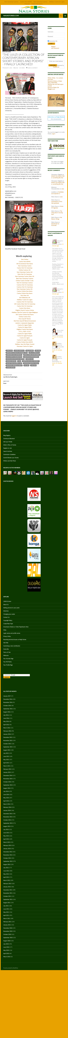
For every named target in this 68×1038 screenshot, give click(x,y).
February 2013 (7, 845)
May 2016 (6, 721)
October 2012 (7, 858)
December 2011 (7, 890)
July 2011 (6, 906)
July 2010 (6, 944)
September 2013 (7, 823)
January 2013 (7, 848)
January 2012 (7, 886)
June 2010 (6, 947)
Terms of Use (6, 652)
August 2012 (6, 864)
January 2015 (7, 772)
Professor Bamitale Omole (31, 363)
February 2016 (7, 731)
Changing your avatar (9, 614)
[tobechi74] (47, 473)
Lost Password (55, 48)
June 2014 (6, 794)
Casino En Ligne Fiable (25, 325)
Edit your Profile (7, 441)
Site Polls (5, 642)
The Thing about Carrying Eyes (57, 213)
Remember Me (53, 41)
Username (50, 31)
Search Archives (7, 451)
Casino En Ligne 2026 (24, 327)
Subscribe (6, 649)
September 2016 (7, 708)
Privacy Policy (7, 636)
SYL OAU (26, 365)
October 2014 (7, 782)
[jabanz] (42, 473)
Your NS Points (7, 662)
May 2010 (6, 950)
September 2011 (7, 899)
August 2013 (6, 826)
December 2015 (7, 737)
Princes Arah (60, 330)
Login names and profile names (11, 633)
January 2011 (7, 925)
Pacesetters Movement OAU (14, 363)
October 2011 (7, 896)
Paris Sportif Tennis (25, 319)
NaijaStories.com (11, 16)
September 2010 (7, 937)
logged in (14, 416)
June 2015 (6, 756)
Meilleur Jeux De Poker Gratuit (24, 344)
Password (50, 36)
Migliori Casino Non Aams (25, 329)
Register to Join (7, 448)
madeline (59, 343)
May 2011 (6, 912)
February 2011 (7, 921)
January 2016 (7, 734)
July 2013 (6, 829)
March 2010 (6, 956)
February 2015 (7, 769)
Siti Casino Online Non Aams (25, 314)
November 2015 (7, 740)
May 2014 (6, 797)
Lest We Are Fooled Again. (10, 376)
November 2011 (7, 893)
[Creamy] (28, 473)
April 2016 (6, 724)
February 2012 (7, 883)
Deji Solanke (29, 350)
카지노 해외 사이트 (25, 331)
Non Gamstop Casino (24, 266)
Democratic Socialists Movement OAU (17, 352)
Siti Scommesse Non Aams (24, 263)
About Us (5, 604)
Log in (53, 133)
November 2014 (7, 778)
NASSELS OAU (29, 359)
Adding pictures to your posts (11, 607)
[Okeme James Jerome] (33, 473)
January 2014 (7, 810)
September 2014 (7, 785)
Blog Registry (6, 435)
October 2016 (7, 705)
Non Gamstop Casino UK (24, 272)
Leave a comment (33, 67)
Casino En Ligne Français (24, 335)
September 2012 (7, 861)
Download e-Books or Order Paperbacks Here (15, 627)
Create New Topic (8, 623)
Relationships (55, 361)
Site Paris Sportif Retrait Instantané (25, 321)
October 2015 (7, 743)
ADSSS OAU (9, 350)
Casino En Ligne (25, 338)
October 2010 (7, 934)
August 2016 (6, 712)
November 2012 (7, 855)
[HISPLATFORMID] (5, 473)
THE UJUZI (33, 365)
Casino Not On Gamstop (24, 268)
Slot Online (24, 259)
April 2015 (6, 763)
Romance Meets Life (53, 87)
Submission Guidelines (9, 454)
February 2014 (7, 807)
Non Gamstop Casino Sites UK (24, 276)
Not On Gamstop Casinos (25, 282)
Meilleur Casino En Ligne (24, 299)
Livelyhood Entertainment (31, 356)
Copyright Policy (7, 620)
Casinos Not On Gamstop (25, 285)
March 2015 (6, 766)
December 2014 (7, 775)
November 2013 (7, 817)
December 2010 (7, 928)
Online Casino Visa (25, 316)
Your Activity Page (8, 658)
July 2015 (6, 753)
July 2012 (6, 867)
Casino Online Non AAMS (25, 342)
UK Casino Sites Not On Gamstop (24, 304)
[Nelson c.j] (51, 473)
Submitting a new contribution (11, 646)
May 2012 (6, 874)
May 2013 (6, 836)
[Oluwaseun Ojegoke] (14, 473)
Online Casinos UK (25, 270)
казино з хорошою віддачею (24, 323)
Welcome (5, 655)
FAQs (4, 630)
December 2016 (7, 699)
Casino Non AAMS (26, 1)
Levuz (16, 67)
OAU (19, 361)
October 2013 (7, 820)
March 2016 (6, 728)
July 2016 (6, 715)
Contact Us (6, 617)
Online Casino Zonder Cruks (24, 280)
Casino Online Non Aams (24, 291)
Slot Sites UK (25, 295)
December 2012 (7, 852)
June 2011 (6, 909)
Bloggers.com (51, 89)
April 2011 (6, 915)
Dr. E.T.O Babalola (34, 352)
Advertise (5, 611)
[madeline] (24, 473)
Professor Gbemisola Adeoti (14, 365)
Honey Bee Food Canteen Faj (14, 354)
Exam (6, 382)
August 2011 (6, 902)
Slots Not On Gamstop (25, 274)
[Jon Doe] (10, 473)
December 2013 (7, 813)
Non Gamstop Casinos (11, 1)
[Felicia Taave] (56, 473)
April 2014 (6, 801)
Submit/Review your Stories (11, 457)
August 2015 (6, 750)
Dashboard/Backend (9, 438)
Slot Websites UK (24, 297)
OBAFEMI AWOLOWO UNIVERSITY (31, 361)
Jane (62, 189)
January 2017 (7, 696)
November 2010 (7, 931)
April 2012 (6, 877)
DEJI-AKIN (38, 350)
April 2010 (6, 953)
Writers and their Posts (9, 461)
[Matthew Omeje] (37, 473)
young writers (11, 367)
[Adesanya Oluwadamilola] (19, 473)
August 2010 (6, 941)
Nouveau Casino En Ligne (25, 346)
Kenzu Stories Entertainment (32, 354)
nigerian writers (11, 361)
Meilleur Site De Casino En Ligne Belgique (25, 312)
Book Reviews (6, 51)
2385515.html (7, 601)
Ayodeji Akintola (19, 350)
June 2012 (6, 871)
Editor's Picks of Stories (9, 445)
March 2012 (6, 880)
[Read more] (60, 284)
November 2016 (7, 702)
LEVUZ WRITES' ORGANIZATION (14, 356)
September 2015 (7, 747)
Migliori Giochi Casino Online (24, 310)
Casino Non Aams (37, 4)
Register (53, 46)
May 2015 (6, 759)
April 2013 (6, 839)
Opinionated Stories (57, 335)
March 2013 (6, 842)
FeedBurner (56, 67)
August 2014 (6, 788)
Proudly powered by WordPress (10, 968)
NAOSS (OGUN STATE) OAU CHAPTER (15, 359)
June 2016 (6, 718)
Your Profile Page (8, 665)
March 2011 (6, 918)
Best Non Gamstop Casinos (24, 278)
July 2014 (6, 791)
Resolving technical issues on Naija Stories (14, 639)
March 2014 (6, 804)
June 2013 (6, 832)
